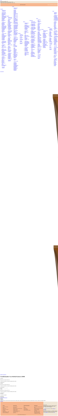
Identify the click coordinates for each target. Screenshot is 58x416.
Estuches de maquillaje (9, 60)
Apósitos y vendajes (33, 31)
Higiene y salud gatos (50, 36)
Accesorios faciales (3, 30)
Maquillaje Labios (9, 38)
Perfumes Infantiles (21, 41)
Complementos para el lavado (56, 18)
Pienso (50, 33)
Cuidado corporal (4, 33)
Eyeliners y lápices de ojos (10, 34)
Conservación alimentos (56, 52)
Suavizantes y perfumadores (56, 17)
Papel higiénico (55, 25)
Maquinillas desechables (44, 35)
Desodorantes (26, 30)
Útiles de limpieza (55, 48)
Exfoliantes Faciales (3, 19)
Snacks (50, 34)
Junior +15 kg (39, 49)
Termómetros (32, 32)
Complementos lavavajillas (56, 34)
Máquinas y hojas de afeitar (45, 33)
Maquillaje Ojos (10, 30)
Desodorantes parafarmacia (33, 55)
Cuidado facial (4, 22)
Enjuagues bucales (27, 43)
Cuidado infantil (33, 27)
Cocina (55, 61)
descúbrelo (1, 401)
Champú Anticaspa (15, 11)
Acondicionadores (16, 24)
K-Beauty (3, 56)
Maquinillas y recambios (26, 29)
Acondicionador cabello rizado (16, 27)
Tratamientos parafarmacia (32, 46)
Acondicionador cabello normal (16, 26)
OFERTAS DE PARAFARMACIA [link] (33, 22)
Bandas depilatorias (27, 25)
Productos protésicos (26, 45)
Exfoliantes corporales (3, 39)
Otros (54, 57)
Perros (50, 37)
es (0, 0)
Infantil (37, 18)
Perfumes (19, 33)
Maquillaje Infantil (39, 58)
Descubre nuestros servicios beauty (17, 408)
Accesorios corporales (3, 38)
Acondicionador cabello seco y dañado (16, 31)
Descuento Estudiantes (5, 412)
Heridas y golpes (33, 33)
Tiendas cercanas (15, 409)
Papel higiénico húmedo (55, 27)
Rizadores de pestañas (9, 57)
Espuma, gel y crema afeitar (45, 36)
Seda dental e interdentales (26, 44)
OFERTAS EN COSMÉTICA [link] (4, 10)
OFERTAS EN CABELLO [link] (16, 8)
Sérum (3, 64)
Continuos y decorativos (55, 38)
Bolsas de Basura (55, 50)
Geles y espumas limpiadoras (4, 13)
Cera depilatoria (27, 26)
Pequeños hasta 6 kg (39, 45)
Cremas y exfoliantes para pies (4, 46)
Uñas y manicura (9, 46)
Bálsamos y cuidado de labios (9, 43)
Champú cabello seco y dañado (16, 19)
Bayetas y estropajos (55, 53)
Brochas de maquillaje (9, 55)
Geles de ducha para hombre (45, 44)
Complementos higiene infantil (40, 42)
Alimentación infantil (39, 23)
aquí (54, 412)
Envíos (3, 407)
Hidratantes (3, 23)
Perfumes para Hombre (21, 39)
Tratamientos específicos (3, 29)
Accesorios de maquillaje (10, 53)
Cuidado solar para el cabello (3, 53)
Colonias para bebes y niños (39, 37)
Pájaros (50, 45)
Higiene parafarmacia (32, 52)
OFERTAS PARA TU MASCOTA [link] (51, 29)
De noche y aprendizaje (39, 50)
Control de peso (33, 40)
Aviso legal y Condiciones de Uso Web (38, 407)
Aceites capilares (16, 38)
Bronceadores (3, 52)
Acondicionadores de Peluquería (16, 65)
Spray (25, 32)
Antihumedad (56, 41)
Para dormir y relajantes (33, 41)
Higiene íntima (26, 47)
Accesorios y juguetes (50, 43)
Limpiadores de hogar (55, 59)
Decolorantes (15, 56)
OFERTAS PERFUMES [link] (21, 35)
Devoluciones (4, 408)
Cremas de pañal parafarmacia (33, 29)
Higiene (24, 21)
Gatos (50, 31)
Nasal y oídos (33, 34)
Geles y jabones (39, 36)
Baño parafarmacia (33, 56)
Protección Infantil (4, 50)
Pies (25, 33)
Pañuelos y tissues (55, 22)
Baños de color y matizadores (16, 55)
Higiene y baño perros (50, 41)
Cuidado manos (4, 41)
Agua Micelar (3, 20)
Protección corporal (3, 51)
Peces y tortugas (50, 47)
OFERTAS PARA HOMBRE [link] (45, 31)
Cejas (9, 33)
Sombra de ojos (10, 31)
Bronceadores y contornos (10, 29)
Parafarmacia (31, 20)
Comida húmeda (50, 32)
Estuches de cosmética (3, 67)
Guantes (55, 49)
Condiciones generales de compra (38, 408)
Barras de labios (10, 44)
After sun (3, 54)
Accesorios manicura (9, 51)
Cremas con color (4, 26)
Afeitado (44, 32)
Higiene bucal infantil (39, 39)
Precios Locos (25, 408)
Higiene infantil (39, 32)
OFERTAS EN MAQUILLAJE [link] (10, 17)
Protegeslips (26, 49)
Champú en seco (16, 22)
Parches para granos (3, 32)
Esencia (3, 62)
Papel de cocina (55, 24)
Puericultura (39, 54)
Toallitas (39, 51)
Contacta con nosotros (5, 409)
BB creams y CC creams (9, 27)
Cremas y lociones (39, 33)
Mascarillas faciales (3, 24)
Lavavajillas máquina (55, 33)
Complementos (10, 58)
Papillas (39, 27)
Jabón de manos (27, 52)
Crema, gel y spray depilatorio (27, 27)
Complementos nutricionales (33, 39)
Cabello (13, 6)
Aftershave (44, 37)
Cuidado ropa (55, 15)
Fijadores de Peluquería (15, 70)
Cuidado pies (3, 44)
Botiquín (32, 30)
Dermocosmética (33, 23)
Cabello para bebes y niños (39, 35)
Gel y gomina (15, 45)
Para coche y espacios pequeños (55, 43)
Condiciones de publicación (3, 397)
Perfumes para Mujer (21, 37)
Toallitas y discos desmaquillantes (4, 16)
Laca (14, 44)
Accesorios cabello (15, 59)
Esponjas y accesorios (26, 38)
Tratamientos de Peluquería (16, 68)
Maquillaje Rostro (9, 19)
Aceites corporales (4, 35)
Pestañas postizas (9, 36)
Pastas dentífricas (27, 42)
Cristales (55, 63)
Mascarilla (3, 61)
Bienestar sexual (33, 35)
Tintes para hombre (15, 57)
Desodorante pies (4, 47)
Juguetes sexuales (33, 37)
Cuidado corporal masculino (45, 42)
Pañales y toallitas (39, 44)
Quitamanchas (56, 20)
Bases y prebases (9, 21)
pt (1, 0)
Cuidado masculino (44, 39)
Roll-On (26, 31)
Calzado (55, 56)
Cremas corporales (3, 34)
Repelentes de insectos (33, 50)
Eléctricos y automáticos (55, 40)
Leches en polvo (39, 25)
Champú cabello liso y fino (16, 18)
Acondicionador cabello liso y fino (16, 29)
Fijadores (15, 43)
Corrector (9, 23)
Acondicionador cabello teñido (16, 33)
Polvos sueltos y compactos (10, 22)
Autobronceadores (4, 55)
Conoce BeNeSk (26, 409)
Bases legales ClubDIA (37, 411)
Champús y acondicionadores (33, 45)
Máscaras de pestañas (9, 32)
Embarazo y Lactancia (39, 56)
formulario (46, 412)
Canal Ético (35, 410)
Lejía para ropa (56, 19)
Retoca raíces (15, 54)
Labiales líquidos (9, 39)
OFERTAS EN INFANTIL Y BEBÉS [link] (39, 21)
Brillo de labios (10, 40)
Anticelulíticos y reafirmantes (4, 36)
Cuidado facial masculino (45, 40)
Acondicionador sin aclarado (16, 34)
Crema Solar (3, 65)
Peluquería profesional (15, 63)
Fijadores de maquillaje (9, 26)
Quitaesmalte (9, 50)
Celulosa (55, 21)
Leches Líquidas (39, 26)
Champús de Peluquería (15, 64)
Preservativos (33, 36)
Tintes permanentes (15, 49)
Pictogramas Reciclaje (37, 412)
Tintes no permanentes (15, 50)
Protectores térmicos (15, 42)
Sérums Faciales (4, 27)
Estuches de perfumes (21, 43)
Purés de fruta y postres (39, 30)
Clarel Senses (15, 407)
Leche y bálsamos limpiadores (4, 17)
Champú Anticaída (15, 12)
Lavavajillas (55, 30)
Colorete (9, 24)
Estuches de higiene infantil (39, 40)
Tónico (3, 60)
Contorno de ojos (4, 25)
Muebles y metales (55, 64)
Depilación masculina (44, 47)
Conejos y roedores (50, 49)
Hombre (43, 29)
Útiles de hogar (56, 47)
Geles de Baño (26, 35)
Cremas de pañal (39, 52)
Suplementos (32, 42)
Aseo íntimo (26, 50)
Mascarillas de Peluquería (15, 67)
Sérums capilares (16, 39)
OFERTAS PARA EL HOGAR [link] (55, 13)
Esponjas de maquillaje (9, 56)
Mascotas (49, 27)
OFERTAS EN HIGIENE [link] (27, 23)
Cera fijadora (15, 46)
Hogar (53, 11)
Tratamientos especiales (15, 40)
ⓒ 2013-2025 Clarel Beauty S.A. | (22, 414)
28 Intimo (25, 407)
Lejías (55, 65)
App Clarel (14, 412)
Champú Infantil (16, 23)
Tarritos (39, 28)
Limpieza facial (4, 12)
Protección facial (4, 49)
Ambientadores (56, 36)
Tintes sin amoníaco (15, 51)
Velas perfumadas (55, 44)
